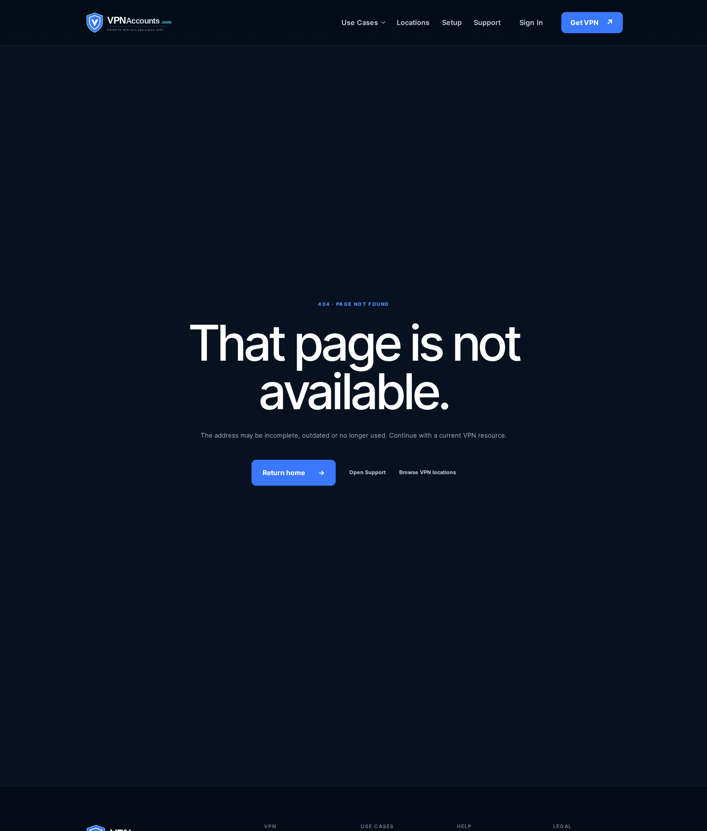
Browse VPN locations (427, 472)
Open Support (367, 472)
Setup (452, 22)
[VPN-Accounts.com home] (146, 22)
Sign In (531, 22)
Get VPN (592, 22)
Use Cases (359, 22)
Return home (294, 472)
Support (487, 22)
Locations (413, 22)
